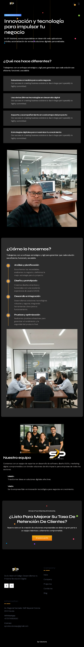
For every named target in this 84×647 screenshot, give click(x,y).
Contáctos (48, 588)
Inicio (46, 575)
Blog (45, 593)
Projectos (48, 584)
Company (48, 579)
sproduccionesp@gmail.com (16, 626)
